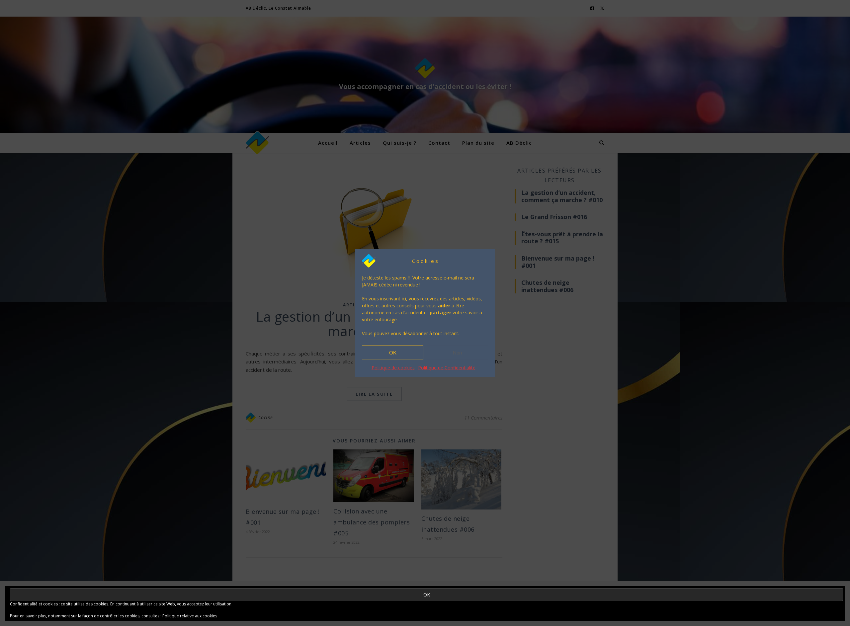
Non (457, 352)
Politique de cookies (393, 367)
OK (392, 352)
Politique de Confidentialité (446, 367)
